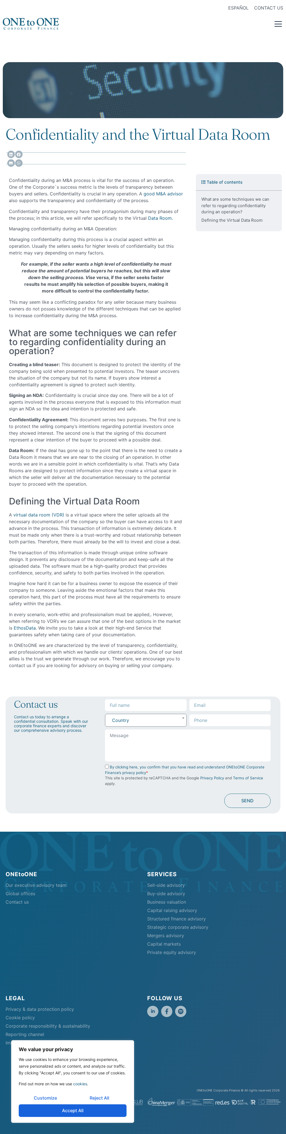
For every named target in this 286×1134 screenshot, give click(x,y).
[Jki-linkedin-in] (152, 1011)
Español (238, 8)
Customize (45, 1098)
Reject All (99, 1098)
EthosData (25, 628)
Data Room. (160, 218)
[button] (11, 154)
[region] (72, 1081)
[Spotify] (180, 1011)
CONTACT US (268, 8)
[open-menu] (278, 24)
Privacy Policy (212, 778)
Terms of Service (248, 778)
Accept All (73, 1110)
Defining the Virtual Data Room (232, 220)
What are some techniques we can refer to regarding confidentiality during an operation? (235, 205)
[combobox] (146, 720)
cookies (80, 1083)
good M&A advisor (163, 194)
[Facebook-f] (166, 1011)
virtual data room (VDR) (38, 515)
